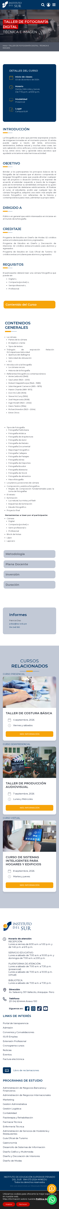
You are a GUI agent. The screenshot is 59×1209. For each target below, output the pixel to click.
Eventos (7, 1054)
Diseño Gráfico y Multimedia (18, 1151)
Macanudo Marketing (40, 1186)
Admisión (8, 1027)
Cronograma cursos (13, 1045)
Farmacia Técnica (12, 1122)
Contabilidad (10, 1113)
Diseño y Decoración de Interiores (21, 1156)
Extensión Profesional (14, 1041)
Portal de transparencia (15, 1023)
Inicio (5, 46)
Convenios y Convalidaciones (18, 1032)
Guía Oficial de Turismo (15, 1138)
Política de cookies (46, 1199)
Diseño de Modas (12, 1160)
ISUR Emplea (10, 1036)
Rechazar (23, 1204)
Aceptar (9, 1204)
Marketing (8, 1099)
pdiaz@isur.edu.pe (18, 624)
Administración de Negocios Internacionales (27, 1095)
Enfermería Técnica (13, 1126)
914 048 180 (14, 627)
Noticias (7, 1050)
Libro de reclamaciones (26, 1070)
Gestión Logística (12, 1108)
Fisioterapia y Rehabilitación (18, 1117)
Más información (29, 734)
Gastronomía (10, 1142)
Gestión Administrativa (15, 1104)
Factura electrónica (13, 1059)
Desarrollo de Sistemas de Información (24, 1147)
